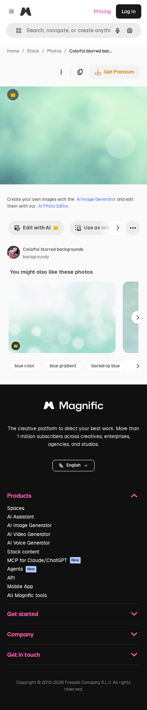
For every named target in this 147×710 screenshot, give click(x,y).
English (73, 465)
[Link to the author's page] (13, 253)
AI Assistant (20, 516)
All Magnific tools (27, 595)
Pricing (102, 11)
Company (20, 634)
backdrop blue (105, 366)
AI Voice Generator (28, 543)
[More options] (61, 72)
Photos (54, 51)
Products (19, 495)
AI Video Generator (28, 534)
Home (13, 51)
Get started (22, 613)
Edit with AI (32, 229)
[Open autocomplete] (16, 30)
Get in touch (23, 654)
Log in (129, 11)
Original (46, 95)
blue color (25, 366)
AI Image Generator (96, 199)
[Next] (117, 228)
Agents (21, 569)
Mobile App (20, 586)
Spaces (15, 508)
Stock (33, 51)
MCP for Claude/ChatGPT (43, 560)
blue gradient (63, 366)
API (11, 578)
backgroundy (36, 257)
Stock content (23, 551)
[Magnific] (73, 407)
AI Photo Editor (53, 206)
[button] (73, 465)
